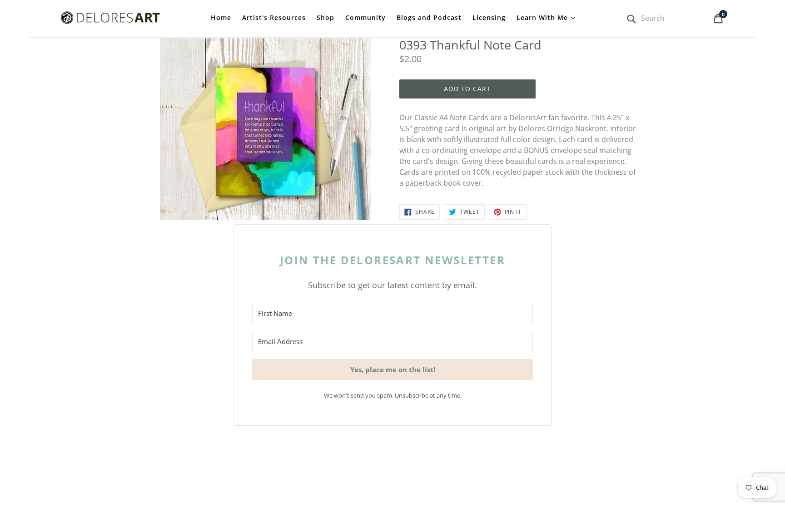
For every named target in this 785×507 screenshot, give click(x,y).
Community (365, 17)
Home (221, 17)
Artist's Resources (274, 17)
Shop (325, 17)
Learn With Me (543, 17)
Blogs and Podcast (429, 17)
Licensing (489, 17)
